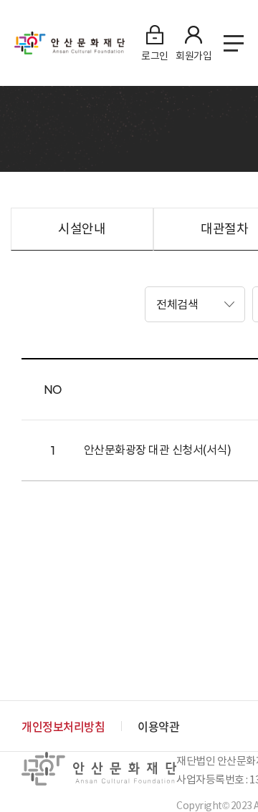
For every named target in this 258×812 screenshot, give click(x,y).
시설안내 (81, 229)
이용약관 (158, 726)
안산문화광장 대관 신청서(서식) (157, 450)
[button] (195, 304)
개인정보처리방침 (63, 726)
